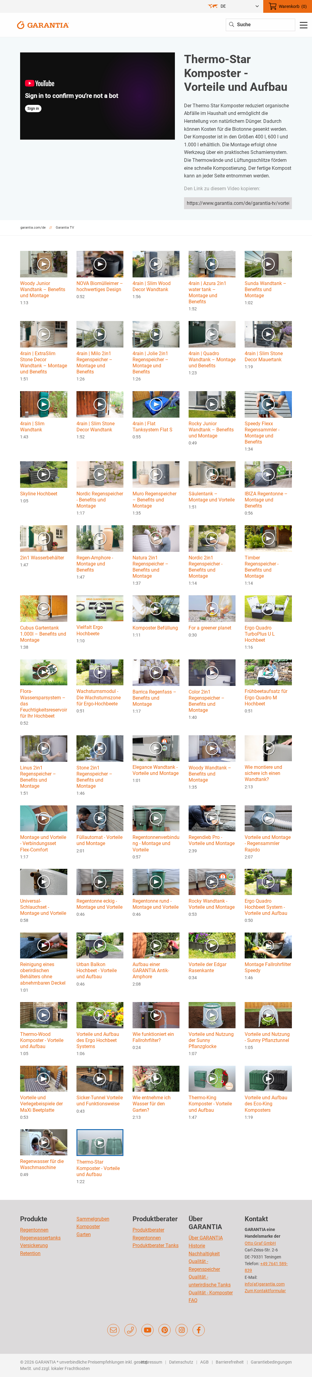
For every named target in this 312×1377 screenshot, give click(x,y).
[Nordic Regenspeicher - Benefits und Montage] (99, 474)
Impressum (151, 1362)
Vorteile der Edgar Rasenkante (207, 967)
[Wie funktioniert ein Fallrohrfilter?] (156, 1015)
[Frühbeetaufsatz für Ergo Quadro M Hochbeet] (268, 672)
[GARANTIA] (43, 24)
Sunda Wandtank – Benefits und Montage (265, 289)
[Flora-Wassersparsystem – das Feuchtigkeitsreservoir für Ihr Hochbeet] (43, 672)
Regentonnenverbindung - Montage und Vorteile (156, 843)
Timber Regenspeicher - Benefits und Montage (261, 567)
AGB (204, 1362)
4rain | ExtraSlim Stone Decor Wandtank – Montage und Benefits (43, 363)
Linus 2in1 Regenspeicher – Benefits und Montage (38, 777)
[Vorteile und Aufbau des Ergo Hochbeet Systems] (99, 1015)
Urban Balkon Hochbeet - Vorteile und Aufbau (96, 970)
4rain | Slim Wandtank (32, 427)
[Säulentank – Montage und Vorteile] (212, 474)
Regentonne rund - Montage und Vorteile (156, 904)
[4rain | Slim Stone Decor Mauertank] (268, 334)
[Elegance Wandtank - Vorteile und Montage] (156, 748)
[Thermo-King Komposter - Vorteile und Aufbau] (212, 1078)
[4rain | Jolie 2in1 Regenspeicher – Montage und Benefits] (156, 334)
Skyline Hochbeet (38, 494)
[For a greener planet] (212, 608)
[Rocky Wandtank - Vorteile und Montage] (212, 881)
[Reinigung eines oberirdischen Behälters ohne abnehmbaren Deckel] (43, 945)
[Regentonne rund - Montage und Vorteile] (156, 881)
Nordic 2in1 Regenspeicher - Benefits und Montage (205, 567)
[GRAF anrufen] (130, 1330)
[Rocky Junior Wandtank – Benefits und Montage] (212, 404)
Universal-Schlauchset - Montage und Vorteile (43, 907)
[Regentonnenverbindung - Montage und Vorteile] (156, 818)
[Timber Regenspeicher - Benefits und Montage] (268, 538)
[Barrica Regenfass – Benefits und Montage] (156, 672)
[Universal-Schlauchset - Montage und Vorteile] (43, 881)
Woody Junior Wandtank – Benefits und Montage (42, 289)
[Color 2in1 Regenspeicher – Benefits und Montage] (212, 672)
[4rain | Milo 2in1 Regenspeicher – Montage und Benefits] (99, 334)
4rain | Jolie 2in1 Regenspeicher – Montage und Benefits (150, 363)
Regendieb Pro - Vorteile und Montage (212, 840)
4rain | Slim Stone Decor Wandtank (95, 427)
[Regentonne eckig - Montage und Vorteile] (99, 881)
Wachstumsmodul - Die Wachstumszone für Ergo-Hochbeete (98, 697)
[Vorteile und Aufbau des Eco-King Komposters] (268, 1078)
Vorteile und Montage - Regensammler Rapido (268, 843)
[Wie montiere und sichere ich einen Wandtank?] (268, 748)
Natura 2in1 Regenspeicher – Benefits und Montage (150, 567)
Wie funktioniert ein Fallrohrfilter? (153, 1037)
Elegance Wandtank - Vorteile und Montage (156, 770)
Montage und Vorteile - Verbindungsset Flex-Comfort (43, 843)
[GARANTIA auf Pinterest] (164, 1330)
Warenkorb (293, 6)
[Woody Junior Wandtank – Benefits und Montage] (43, 264)
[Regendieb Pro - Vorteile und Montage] (212, 818)
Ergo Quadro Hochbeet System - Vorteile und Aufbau (266, 907)
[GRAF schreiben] (113, 1330)
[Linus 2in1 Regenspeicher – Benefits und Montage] (43, 748)
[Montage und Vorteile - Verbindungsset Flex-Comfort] (43, 818)
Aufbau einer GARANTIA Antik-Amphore (151, 970)
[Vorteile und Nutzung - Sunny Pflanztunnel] (268, 1015)
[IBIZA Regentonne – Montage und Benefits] (268, 474)
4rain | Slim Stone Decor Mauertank (264, 356)
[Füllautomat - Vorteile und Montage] (99, 818)
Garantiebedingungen (271, 1362)
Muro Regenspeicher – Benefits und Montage (154, 500)
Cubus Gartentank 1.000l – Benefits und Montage (43, 634)
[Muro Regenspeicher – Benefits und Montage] (156, 474)
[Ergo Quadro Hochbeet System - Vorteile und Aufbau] (268, 881)
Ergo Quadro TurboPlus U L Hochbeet (260, 634)
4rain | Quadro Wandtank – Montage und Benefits (212, 360)
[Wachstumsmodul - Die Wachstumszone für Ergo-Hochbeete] (99, 672)
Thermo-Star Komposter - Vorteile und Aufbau (98, 1168)
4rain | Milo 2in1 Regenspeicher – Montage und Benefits (94, 363)
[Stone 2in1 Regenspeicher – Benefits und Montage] (99, 748)
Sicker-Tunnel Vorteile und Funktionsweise (99, 1101)
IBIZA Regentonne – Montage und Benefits (266, 500)
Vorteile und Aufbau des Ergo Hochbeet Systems (97, 1040)
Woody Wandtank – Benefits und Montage (210, 774)
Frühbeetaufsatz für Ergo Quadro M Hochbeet (266, 697)
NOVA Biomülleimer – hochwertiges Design (99, 286)
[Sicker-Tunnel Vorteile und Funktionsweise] (99, 1078)
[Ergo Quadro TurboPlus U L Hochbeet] (268, 608)
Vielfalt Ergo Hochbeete (89, 630)
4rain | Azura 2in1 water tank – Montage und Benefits (207, 292)
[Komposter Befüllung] (156, 608)
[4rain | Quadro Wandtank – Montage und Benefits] (212, 334)
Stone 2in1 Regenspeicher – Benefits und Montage (94, 777)
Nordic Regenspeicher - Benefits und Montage (99, 500)
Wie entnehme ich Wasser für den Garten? (152, 1104)
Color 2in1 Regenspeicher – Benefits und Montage (207, 701)
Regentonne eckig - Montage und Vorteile (99, 904)
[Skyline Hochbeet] (43, 474)
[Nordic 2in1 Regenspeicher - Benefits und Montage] (212, 538)
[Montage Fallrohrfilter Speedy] (268, 945)
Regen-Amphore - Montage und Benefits (94, 564)
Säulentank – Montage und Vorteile (212, 497)
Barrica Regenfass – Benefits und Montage (154, 698)
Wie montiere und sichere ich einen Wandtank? (263, 773)
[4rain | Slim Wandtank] (43, 404)
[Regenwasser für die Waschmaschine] (43, 1142)
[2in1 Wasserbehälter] (43, 538)
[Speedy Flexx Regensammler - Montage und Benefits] (268, 404)
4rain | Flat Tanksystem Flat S (152, 427)
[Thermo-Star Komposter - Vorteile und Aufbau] (99, 1142)
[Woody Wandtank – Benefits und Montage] (212, 748)
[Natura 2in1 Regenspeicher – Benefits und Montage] (156, 538)
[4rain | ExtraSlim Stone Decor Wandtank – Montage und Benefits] (43, 334)
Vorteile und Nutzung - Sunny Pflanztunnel (267, 1037)
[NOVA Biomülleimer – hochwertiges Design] (99, 264)
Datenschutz (181, 1362)
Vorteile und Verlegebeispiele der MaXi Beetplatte (41, 1104)
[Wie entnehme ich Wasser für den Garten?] (156, 1078)
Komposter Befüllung (155, 628)
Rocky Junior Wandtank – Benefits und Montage (211, 430)
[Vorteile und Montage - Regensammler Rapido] (268, 818)
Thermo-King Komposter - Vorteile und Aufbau (210, 1104)
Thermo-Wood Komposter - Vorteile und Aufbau (41, 1040)
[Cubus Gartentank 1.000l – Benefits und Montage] (43, 608)
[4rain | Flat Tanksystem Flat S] (156, 404)
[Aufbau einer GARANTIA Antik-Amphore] (156, 945)
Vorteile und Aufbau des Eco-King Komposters (266, 1104)
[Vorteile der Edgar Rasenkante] (212, 945)
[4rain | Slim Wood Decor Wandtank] (156, 264)
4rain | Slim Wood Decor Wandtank (152, 286)
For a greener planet (210, 628)
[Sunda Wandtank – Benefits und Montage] (268, 264)
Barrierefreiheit (230, 1362)
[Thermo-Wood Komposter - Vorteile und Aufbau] (43, 1015)
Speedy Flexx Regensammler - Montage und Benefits (262, 433)
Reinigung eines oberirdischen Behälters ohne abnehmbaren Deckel (43, 973)
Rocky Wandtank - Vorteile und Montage (212, 904)
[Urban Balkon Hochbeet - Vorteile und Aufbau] (99, 945)
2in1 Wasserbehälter (42, 558)
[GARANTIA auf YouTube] (147, 1330)
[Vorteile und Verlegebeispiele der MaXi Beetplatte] (43, 1078)
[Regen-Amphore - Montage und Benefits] (99, 538)
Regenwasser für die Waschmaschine (42, 1164)
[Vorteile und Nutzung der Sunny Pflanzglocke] (212, 1015)
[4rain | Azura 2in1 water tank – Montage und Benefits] (212, 264)
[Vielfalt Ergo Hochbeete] (99, 608)
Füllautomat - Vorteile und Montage (99, 840)
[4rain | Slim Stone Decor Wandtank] (99, 404)
